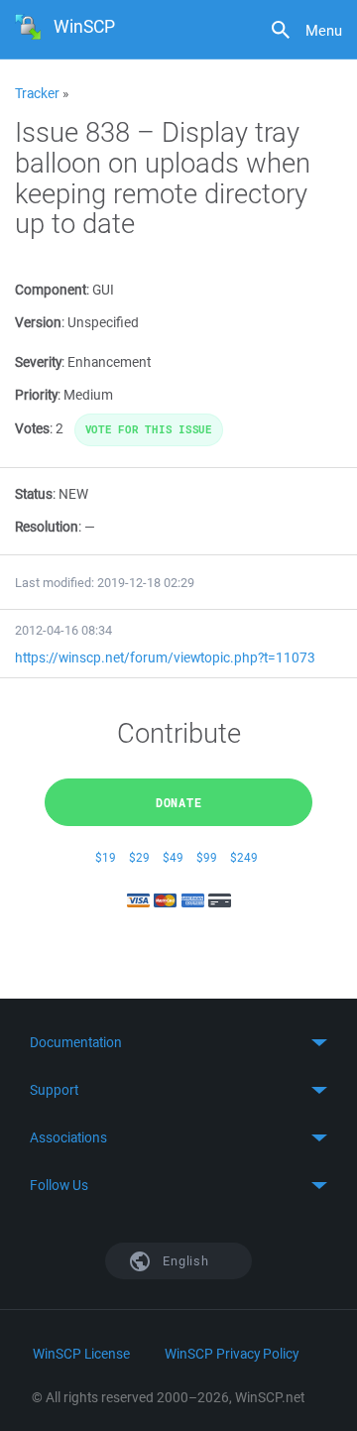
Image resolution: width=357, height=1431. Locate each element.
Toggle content (178, 1042)
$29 (139, 857)
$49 (173, 857)
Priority (36, 395)
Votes (32, 428)
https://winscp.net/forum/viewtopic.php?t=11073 (165, 657)
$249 (244, 857)
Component (50, 289)
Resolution (46, 527)
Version (38, 322)
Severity (38, 362)
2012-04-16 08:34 (63, 630)
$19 (105, 857)
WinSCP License (81, 1354)
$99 (206, 857)
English (184, 1260)
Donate (179, 802)
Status (34, 494)
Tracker (37, 93)
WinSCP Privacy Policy (231, 1354)
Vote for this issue (148, 428)
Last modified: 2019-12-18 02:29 (104, 582)
